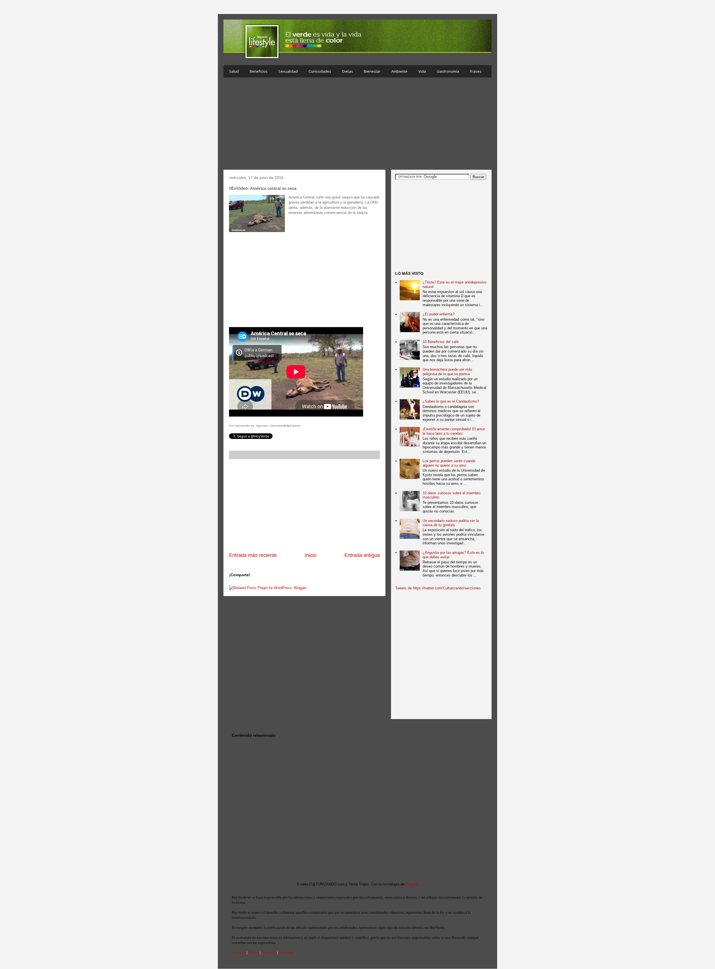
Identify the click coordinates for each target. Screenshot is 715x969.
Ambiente (399, 71)
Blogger (412, 884)
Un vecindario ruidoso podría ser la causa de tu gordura (451, 523)
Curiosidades (320, 71)
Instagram (286, 952)
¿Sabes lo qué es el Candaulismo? (451, 401)
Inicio (310, 555)
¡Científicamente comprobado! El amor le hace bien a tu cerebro (454, 431)
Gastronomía (448, 71)
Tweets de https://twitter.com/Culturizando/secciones (438, 588)
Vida (422, 71)
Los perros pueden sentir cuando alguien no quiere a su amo (449, 463)
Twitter (253, 952)
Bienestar (372, 71)
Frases (476, 71)
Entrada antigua (362, 555)
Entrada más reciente (253, 555)
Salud (234, 71)
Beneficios (259, 71)
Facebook (268, 952)
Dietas (347, 71)
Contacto (239, 952)
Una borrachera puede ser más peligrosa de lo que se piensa (447, 371)
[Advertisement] (357, 125)
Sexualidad (288, 71)
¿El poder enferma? (438, 314)
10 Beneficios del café (441, 342)
